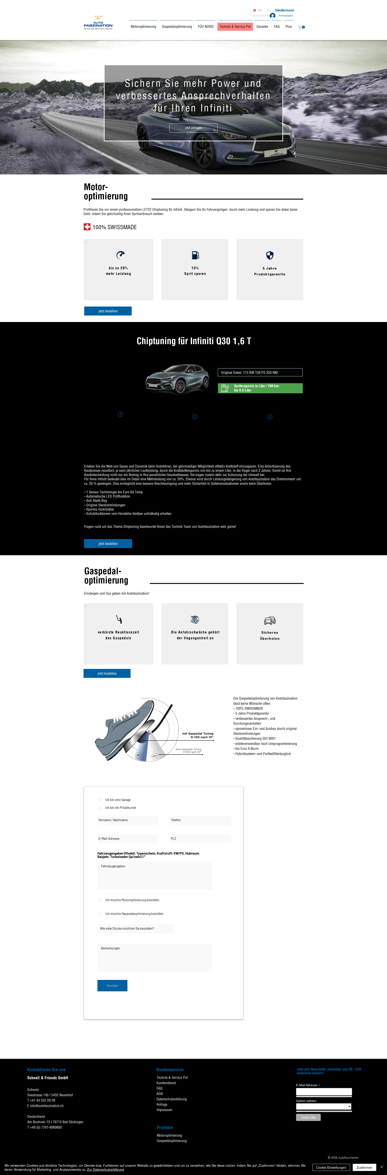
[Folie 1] (194, 165)
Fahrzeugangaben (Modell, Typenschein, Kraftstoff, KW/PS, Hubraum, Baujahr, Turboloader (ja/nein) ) (148, 855)
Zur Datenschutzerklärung (105, 1169)
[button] (302, 27)
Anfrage (162, 1104)
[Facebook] (382, 1115)
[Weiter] (367, 107)
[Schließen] (381, 1167)
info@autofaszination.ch (47, 1105)
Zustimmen (364, 1167)
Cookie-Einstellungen (331, 1167)
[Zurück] (20, 107)
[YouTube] (382, 1126)
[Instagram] (382, 1137)
